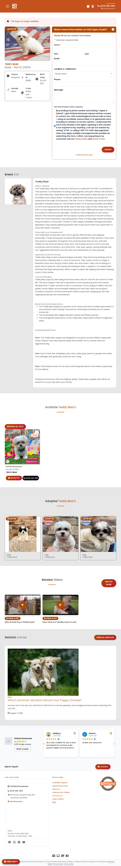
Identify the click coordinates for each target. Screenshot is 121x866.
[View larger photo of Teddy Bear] (37, 432)
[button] (44, 744)
